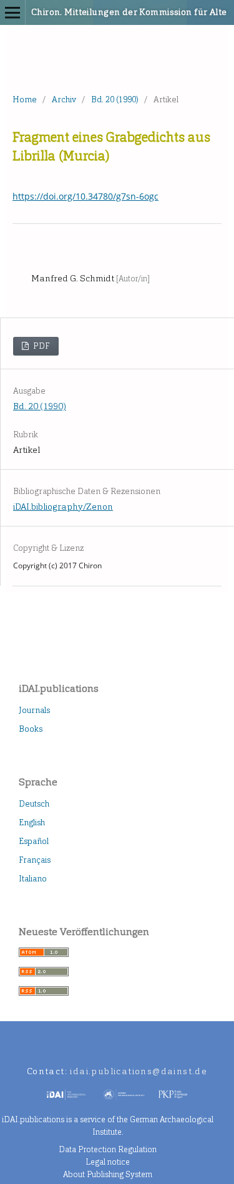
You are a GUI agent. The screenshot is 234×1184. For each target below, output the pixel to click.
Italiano (33, 878)
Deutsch (34, 803)
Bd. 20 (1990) (115, 99)
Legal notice (107, 1162)
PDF (40, 346)
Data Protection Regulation (108, 1149)
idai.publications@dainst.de (138, 1071)
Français (35, 860)
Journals (34, 710)
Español (34, 841)
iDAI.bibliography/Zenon (63, 507)
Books (30, 729)
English (32, 822)
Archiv (64, 99)
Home (24, 99)
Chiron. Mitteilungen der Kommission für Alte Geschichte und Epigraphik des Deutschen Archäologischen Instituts (100, 12)
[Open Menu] (12, 12)
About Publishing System (107, 1174)
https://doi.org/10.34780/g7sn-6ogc (85, 196)
